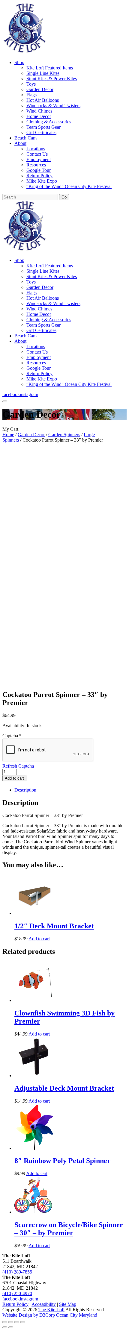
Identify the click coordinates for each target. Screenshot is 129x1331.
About (20, 143)
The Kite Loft (51, 1309)
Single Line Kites (42, 73)
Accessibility (44, 1304)
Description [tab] (25, 789)
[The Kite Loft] (24, 52)
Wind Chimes (39, 110)
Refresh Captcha (18, 765)
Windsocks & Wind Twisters (53, 105)
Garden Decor (39, 89)
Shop (19, 62)
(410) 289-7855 (17, 1271)
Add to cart (14, 778)
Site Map (67, 1304)
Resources (36, 164)
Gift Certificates (41, 132)
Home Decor (38, 116)
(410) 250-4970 (17, 1293)
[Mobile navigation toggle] (4, 401)
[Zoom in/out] (4, 1322)
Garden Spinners (64, 434)
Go (64, 197)
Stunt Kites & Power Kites (51, 78)
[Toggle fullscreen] (10, 1322)
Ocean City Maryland (76, 1315)
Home (8, 434)
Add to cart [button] (39, 938)
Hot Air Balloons (42, 100)
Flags (31, 94)
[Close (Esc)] (22, 1322)
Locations (35, 148)
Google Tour (38, 170)
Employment (38, 159)
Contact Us (37, 154)
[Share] (16, 1322)
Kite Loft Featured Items (49, 67)
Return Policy (39, 175)
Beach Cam (25, 137)
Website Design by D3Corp (28, 1315)
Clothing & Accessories (48, 121)
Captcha (12, 735)
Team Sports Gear (43, 127)
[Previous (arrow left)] (4, 1327)
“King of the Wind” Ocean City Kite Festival (69, 186)
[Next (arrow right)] (10, 1327)
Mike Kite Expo (41, 181)
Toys (31, 84)
